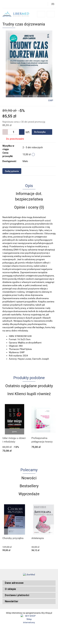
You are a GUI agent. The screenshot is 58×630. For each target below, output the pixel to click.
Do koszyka (40, 132)
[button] (29, 583)
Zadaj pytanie (12, 171)
